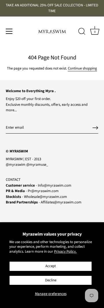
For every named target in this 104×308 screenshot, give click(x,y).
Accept (50, 266)
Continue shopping (82, 68)
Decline (50, 280)
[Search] (81, 32)
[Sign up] (95, 128)
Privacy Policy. (65, 251)
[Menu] (9, 31)
